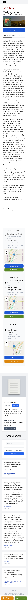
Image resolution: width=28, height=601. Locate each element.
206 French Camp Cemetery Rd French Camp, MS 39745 (13, 337)
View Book (7, 405)
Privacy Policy (10, 594)
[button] (14, 254)
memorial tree (7, 211)
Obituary (7, 35)
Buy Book (15, 405)
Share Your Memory (10, 428)
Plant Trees (14, 270)
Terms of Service (18, 594)
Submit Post (14, 453)
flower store (12, 213)
